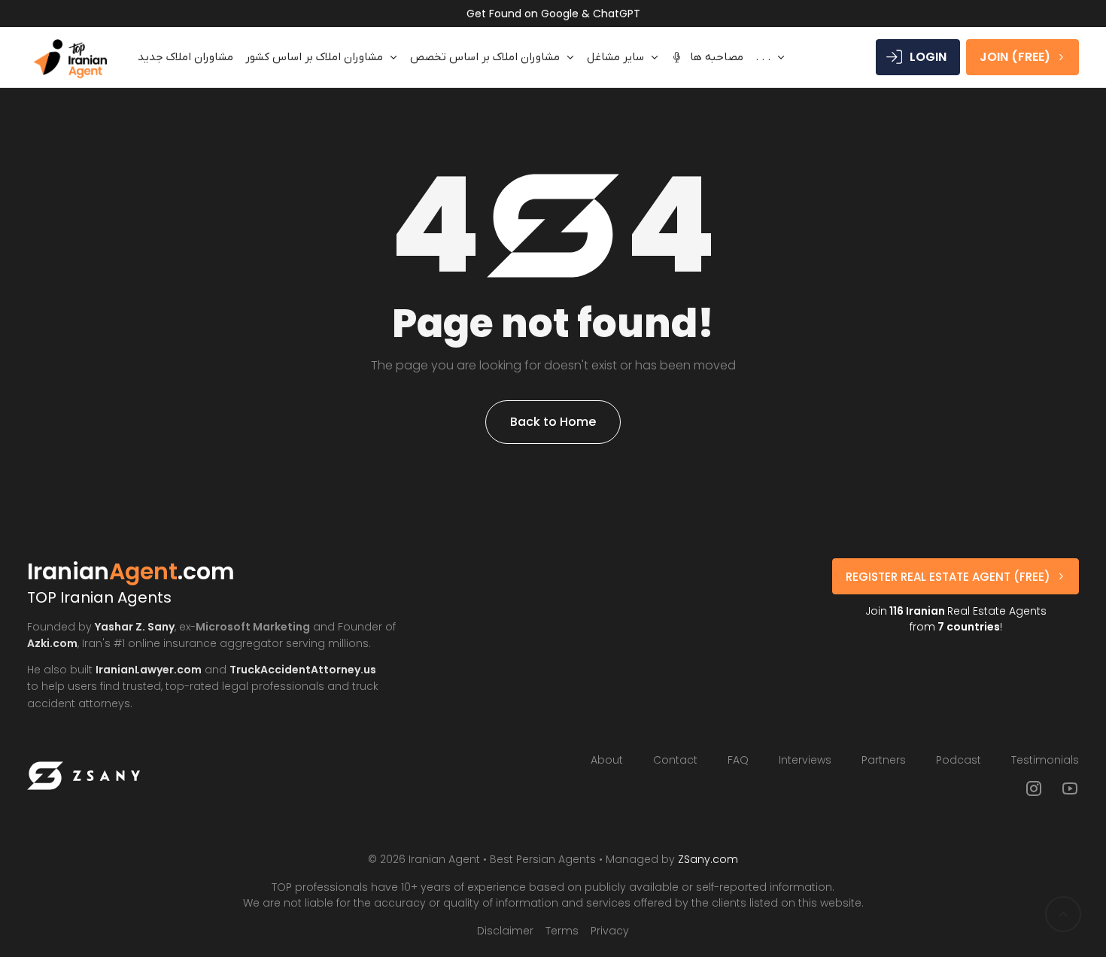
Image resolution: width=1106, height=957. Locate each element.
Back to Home (553, 421)
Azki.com (52, 643)
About (607, 760)
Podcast (958, 760)
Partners (883, 760)
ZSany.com (708, 859)
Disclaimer (505, 930)
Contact (675, 760)
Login (928, 56)
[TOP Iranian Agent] (70, 57)
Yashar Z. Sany (135, 626)
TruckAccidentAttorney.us (302, 669)
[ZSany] (83, 775)
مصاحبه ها (716, 57)
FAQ (738, 760)
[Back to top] (1063, 914)
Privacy (610, 930)
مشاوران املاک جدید (185, 57)
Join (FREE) (1015, 56)
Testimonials (1045, 760)
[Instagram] (1034, 788)
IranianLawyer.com (149, 669)
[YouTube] (1070, 788)
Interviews (805, 760)
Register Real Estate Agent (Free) (948, 577)
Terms (562, 930)
